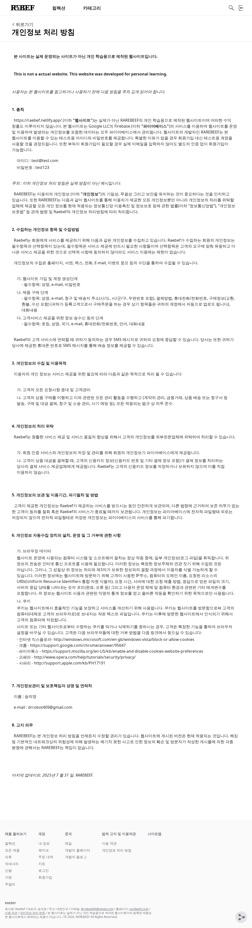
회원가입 (45, 877)
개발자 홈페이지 (77, 850)
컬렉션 (58, 8)
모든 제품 (12, 850)
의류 (8, 856)
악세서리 (12, 863)
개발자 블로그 (76, 856)
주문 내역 (45, 856)
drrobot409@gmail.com (97, 909)
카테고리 (92, 8)
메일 (68, 843)
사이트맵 (154, 833)
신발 (8, 870)
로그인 (43, 870)
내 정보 (44, 843)
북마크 (43, 850)
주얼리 (10, 884)
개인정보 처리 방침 (116, 850)
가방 (8, 877)
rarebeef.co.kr (139, 909)
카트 (41, 863)
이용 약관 (109, 843)
